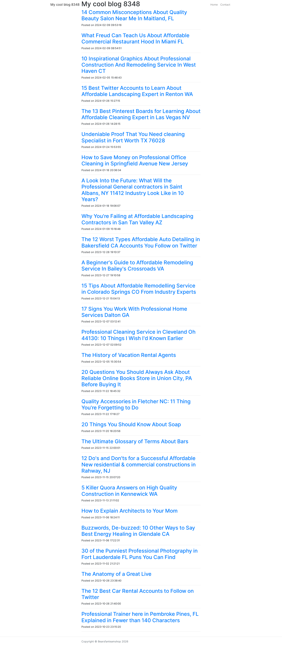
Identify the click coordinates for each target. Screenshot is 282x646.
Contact (225, 4)
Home (214, 4)
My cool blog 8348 (64, 5)
